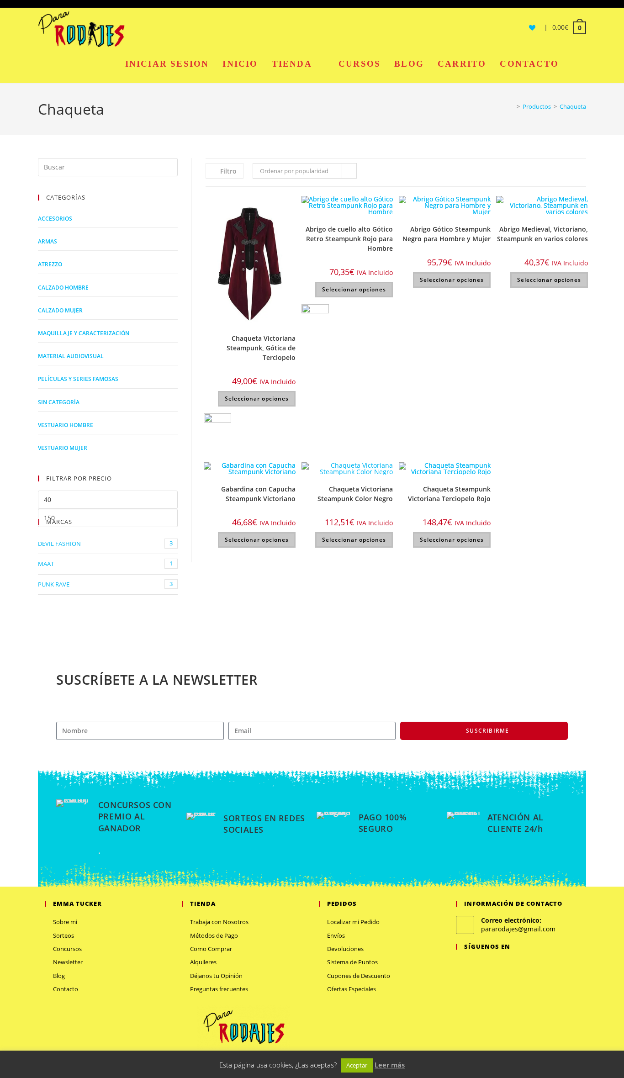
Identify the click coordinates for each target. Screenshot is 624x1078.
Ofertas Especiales (351, 989)
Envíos (336, 935)
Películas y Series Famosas (78, 379)
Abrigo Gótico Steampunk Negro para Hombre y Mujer (446, 234)
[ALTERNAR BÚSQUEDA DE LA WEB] (576, 64)
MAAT (105, 563)
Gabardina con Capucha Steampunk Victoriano (258, 494)
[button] (290, 206)
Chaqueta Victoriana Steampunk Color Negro (355, 494)
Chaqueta (573, 106)
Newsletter (68, 962)
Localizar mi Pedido (353, 922)
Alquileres (203, 962)
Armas (47, 241)
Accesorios (55, 218)
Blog (59, 976)
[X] (461, 965)
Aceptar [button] (356, 1065)
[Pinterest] (494, 965)
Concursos (67, 949)
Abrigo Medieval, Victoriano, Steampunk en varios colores (542, 234)
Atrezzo (50, 264)
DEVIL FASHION (105, 543)
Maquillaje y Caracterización (83, 333)
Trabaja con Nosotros (219, 922)
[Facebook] (472, 965)
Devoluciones (345, 949)
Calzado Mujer (60, 310)
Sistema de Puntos (352, 962)
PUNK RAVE (105, 584)
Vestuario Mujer (62, 448)
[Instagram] (483, 965)
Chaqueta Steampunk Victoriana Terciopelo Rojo (449, 494)
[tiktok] (516, 965)
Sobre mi (65, 922)
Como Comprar (211, 949)
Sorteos (63, 935)
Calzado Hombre (63, 287)
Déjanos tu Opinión (216, 976)
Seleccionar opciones (257, 398)
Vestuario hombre (65, 425)
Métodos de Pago (214, 935)
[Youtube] (505, 965)
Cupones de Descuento (358, 976)
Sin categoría (58, 402)
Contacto (65, 989)
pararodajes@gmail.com (518, 929)
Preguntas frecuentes (219, 989)
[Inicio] (511, 106)
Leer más (390, 1064)
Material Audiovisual (71, 356)
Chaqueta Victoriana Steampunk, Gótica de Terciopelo (261, 348)
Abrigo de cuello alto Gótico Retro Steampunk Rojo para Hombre (349, 239)
